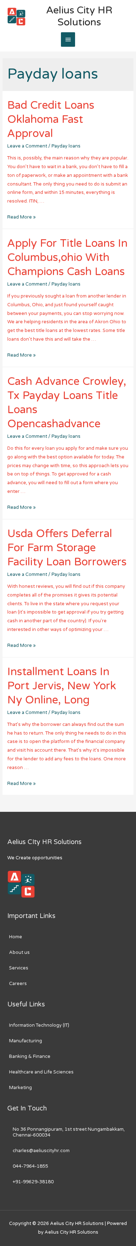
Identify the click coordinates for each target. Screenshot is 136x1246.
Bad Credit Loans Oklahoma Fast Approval (50, 119)
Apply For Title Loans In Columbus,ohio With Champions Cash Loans (67, 257)
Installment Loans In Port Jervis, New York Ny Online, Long (61, 686)
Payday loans (66, 146)
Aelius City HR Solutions (79, 16)
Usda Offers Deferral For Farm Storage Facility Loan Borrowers (67, 548)
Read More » (21, 217)
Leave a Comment (27, 146)
